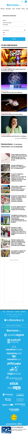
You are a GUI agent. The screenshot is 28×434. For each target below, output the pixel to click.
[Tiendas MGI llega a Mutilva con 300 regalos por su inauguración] (5, 168)
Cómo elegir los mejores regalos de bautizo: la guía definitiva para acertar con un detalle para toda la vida (19, 157)
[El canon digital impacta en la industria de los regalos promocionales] (5, 209)
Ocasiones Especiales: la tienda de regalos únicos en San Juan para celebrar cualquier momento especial (18, 198)
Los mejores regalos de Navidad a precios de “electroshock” (18, 252)
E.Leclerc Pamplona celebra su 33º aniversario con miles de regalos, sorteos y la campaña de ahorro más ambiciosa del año (18, 177)
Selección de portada (7, 22)
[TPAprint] (7, 405)
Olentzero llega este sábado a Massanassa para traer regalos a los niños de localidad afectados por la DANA (18, 242)
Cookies (14, 314)
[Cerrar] (27, 426)
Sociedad (18, 8)
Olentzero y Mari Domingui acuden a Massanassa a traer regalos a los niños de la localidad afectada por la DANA (18, 231)
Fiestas (23, 8)
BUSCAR (14, 39)
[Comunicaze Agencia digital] (14, 320)
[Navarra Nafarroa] (14, 410)
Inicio (4, 311)
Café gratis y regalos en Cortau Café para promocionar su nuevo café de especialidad (18, 188)
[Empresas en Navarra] (7, 395)
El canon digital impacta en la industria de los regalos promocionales (18, 208)
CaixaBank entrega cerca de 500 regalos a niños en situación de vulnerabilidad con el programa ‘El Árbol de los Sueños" (19, 219)
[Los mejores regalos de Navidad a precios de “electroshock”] (5, 253)
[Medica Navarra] (20, 395)
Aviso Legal (8, 314)
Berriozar (3, 8)
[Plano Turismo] (20, 400)
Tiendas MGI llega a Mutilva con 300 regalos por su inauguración (18, 167)
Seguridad (19, 314)
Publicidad (22, 311)
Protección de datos (14, 316)
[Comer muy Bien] (7, 400)
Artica (13, 8)
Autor (4, 32)
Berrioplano (8, 8)
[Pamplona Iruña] (20, 405)
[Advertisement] (14, 282)
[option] (14, 5)
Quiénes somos (10, 311)
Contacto (17, 311)
